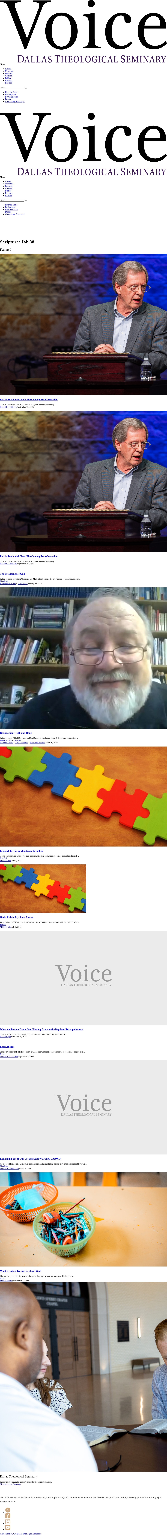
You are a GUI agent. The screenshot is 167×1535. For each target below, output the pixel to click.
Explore (8, 83)
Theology (4, 581)
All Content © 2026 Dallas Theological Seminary (20, 1534)
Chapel (8, 69)
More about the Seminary (10, 1484)
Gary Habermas (21, 743)
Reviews (8, 80)
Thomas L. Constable (9, 1056)
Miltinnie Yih (5, 860)
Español (3, 858)
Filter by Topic (11, 92)
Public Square (5, 740)
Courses (8, 76)
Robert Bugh (5, 1037)
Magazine (9, 71)
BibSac (8, 78)
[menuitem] (86, 69)
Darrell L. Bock (6, 743)
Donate (8, 99)
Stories (3, 925)
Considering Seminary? (15, 101)
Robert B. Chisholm (8, 407)
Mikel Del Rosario (37, 743)
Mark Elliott (23, 583)
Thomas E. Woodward (9, 1168)
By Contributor (11, 97)
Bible (2, 1054)
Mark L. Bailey (6, 1281)
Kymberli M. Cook (8, 583)
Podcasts (8, 73)
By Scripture (10, 94)
